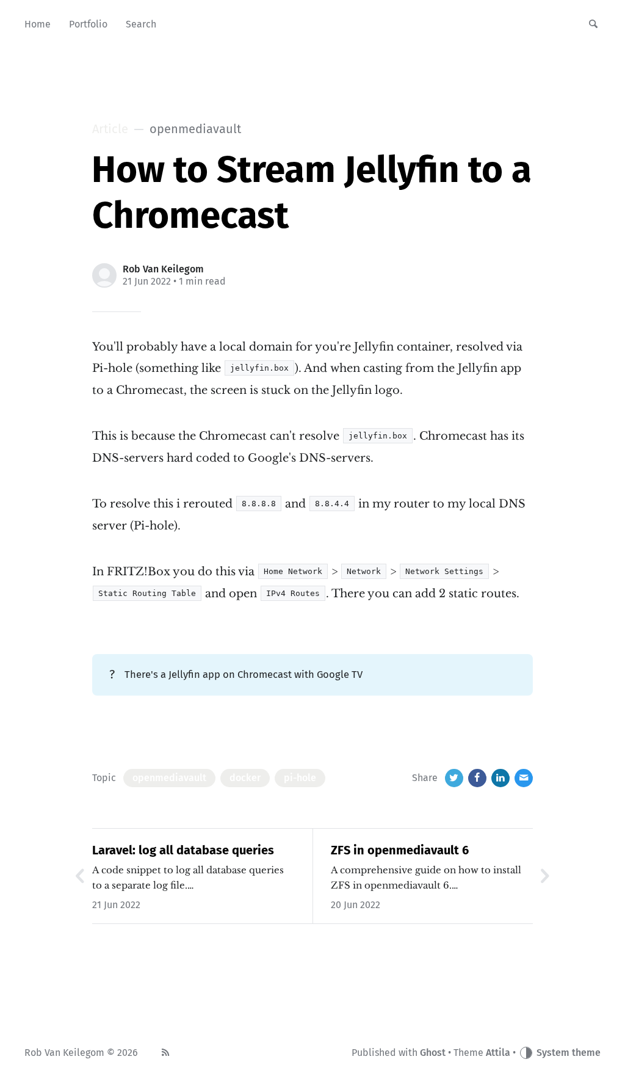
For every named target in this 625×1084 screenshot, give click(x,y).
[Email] (524, 778)
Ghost (433, 1052)
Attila (498, 1052)
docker (245, 778)
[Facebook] (477, 778)
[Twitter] (454, 778)
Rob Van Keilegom (163, 269)
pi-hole (300, 778)
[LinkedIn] (500, 778)
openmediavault (169, 778)
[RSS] (165, 1053)
